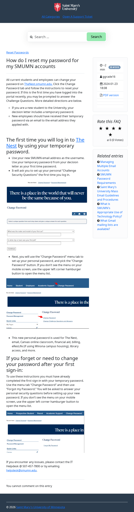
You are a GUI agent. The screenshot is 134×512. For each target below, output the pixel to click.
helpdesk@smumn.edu (21, 470)
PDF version (111, 95)
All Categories (51, 17)
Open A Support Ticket (77, 17)
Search (96, 36)
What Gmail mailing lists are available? (107, 225)
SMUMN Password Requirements (106, 178)
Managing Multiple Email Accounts (106, 166)
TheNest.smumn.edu (38, 84)
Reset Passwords (17, 52)
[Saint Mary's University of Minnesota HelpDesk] (67, 7)
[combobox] (67, 36)
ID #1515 (114, 67)
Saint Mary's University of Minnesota (40, 507)
